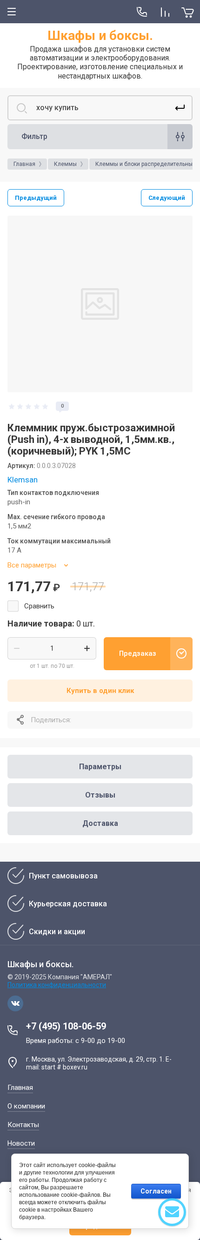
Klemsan (22, 479)
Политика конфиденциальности (56, 985)
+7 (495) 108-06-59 (66, 1026)
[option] (100, 304)
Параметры (100, 766)
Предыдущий (36, 197)
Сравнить (39, 606)
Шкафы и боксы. (100, 35)
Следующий (166, 197)
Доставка (100, 823)
